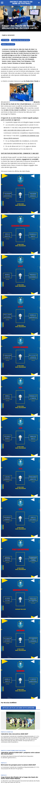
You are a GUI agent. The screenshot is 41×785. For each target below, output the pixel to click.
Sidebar (39, 3)
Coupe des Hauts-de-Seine (20, 40)
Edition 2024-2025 (8, 44)
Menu (3, 3)
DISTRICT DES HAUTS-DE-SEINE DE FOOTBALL (21, 3)
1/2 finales (5, 40)
